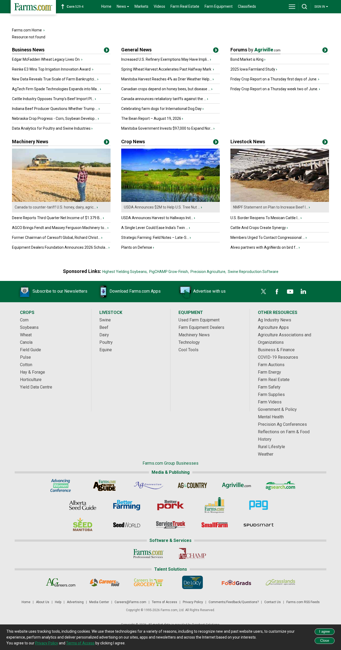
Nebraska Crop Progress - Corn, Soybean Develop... (54, 118)
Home (106, 6)
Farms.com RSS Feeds (303, 602)
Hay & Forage (32, 372)
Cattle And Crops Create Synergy (258, 228)
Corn (24, 319)
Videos (159, 6)
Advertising (75, 602)
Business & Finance (276, 349)
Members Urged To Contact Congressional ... (267, 237)
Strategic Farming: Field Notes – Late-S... (155, 237)
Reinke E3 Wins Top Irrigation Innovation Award (51, 69)
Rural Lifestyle (271, 446)
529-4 (75, 7)
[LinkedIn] (303, 292)
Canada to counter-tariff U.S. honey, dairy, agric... (55, 207)
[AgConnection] (148, 485)
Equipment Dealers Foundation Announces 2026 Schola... (60, 247)
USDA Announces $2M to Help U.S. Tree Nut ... (162, 207)
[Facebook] (276, 292)
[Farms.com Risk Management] (214, 505)
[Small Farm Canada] (214, 525)
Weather (265, 454)
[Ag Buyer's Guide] (104, 485)
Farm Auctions (271, 364)
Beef (103, 327)
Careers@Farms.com (130, 602)
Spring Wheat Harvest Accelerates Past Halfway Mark (166, 69)
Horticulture (31, 379)
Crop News (133, 141)
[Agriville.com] (236, 485)
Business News (28, 49)
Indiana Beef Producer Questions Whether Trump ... (55, 109)
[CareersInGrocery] (148, 582)
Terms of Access (164, 602)
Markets (141, 6)
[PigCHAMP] (192, 554)
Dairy (104, 334)
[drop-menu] (292, 7)
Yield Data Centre (36, 387)
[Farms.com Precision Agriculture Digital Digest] (258, 505)
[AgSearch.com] (280, 485)
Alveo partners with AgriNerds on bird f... (264, 247)
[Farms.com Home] (33, 7)
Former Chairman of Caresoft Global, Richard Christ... (56, 237)
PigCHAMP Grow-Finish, (169, 271)
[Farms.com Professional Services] (148, 554)
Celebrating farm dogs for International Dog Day (161, 109)
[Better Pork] (170, 505)
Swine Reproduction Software (253, 271)
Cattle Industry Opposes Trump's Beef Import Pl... (53, 99)
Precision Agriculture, (208, 271)
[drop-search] (304, 7)
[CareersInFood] (104, 582)
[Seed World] (126, 525)
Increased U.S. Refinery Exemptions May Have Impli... (165, 59)
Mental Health (271, 416)
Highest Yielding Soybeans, (125, 271)
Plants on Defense (136, 247)
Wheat (26, 334)
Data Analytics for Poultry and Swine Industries (51, 128)
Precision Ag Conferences (282, 424)
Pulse (25, 357)
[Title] (107, 51)
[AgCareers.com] (60, 582)
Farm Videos (270, 401)
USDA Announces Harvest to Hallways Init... (157, 218)
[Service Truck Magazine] (170, 525)
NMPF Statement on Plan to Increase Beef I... (270, 207)
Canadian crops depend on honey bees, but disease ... (165, 89)
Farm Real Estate (184, 6)
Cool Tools (188, 349)
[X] (263, 292)
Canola (26, 342)
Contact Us (272, 602)
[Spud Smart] (258, 525)
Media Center (99, 602)
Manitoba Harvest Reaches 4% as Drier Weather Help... (166, 79)
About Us (42, 602)
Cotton (26, 364)
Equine (105, 349)
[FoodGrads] (236, 582)
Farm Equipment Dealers (201, 327)
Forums (255, 49)
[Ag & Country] (192, 485)
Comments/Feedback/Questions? (234, 602)
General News (136, 49)
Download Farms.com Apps (135, 291)
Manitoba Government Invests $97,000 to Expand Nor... (167, 128)
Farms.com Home (27, 30)
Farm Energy (269, 372)
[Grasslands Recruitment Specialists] (280, 582)
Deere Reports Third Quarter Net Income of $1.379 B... (57, 218)
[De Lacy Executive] (192, 582)
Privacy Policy (193, 602)
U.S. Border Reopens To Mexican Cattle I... (265, 218)
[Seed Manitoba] (82, 525)
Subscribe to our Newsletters (60, 291)
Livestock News (247, 141)
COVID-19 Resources (278, 357)
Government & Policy (277, 409)
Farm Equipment (219, 6)
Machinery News (30, 141)
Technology (189, 342)
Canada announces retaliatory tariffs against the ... (163, 99)
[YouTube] (290, 292)
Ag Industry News (274, 319)
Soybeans (29, 327)
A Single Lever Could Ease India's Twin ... (154, 228)
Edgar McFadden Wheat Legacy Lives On (46, 59)
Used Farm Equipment (199, 319)
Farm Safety (269, 387)
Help (58, 602)
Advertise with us (209, 291)
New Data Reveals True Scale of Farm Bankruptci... (54, 79)
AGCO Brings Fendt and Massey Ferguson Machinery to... (59, 228)
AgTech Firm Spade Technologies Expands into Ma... (55, 89)
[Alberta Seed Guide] (82, 505)
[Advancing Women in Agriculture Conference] (60, 485)
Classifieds (247, 6)
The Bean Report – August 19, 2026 (151, 118)
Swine (105, 319)
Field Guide (30, 349)
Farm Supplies (271, 394)
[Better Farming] (126, 505)
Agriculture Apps (273, 327)
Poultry (106, 342)
